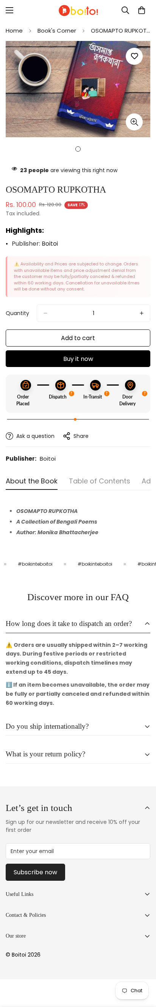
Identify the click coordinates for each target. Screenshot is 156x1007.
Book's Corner (56, 31)
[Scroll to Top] (142, 966)
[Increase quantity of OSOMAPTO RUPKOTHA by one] (141, 313)
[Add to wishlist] (134, 56)
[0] (141, 10)
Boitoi (50, 243)
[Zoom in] (134, 121)
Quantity (17, 313)
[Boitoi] (78, 10)
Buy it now (78, 358)
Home (14, 31)
